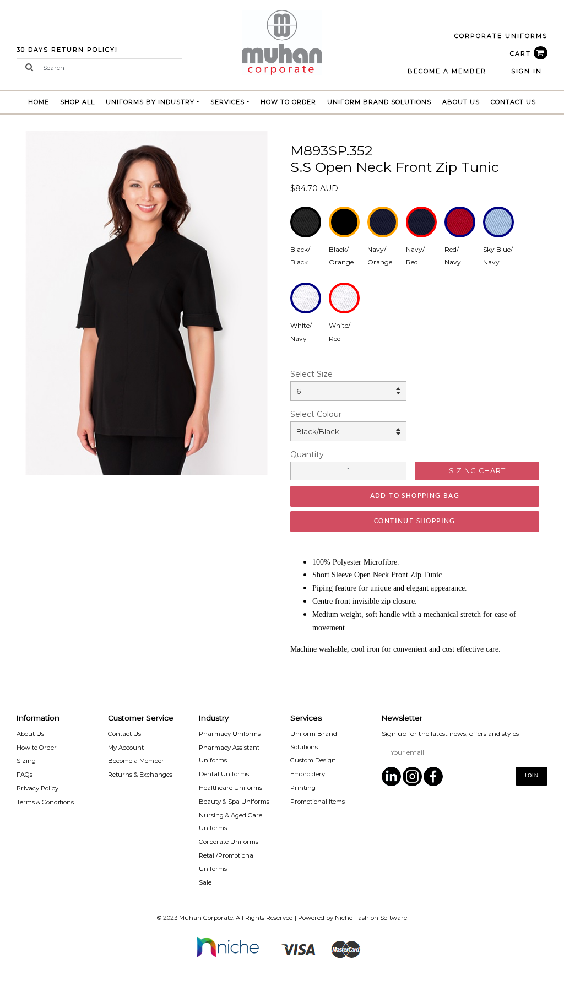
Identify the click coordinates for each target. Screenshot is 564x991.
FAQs (24, 774)
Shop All (77, 102)
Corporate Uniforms (228, 842)
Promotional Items (317, 801)
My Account (126, 747)
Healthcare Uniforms (230, 788)
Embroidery (307, 774)
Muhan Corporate (206, 918)
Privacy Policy (37, 788)
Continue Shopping (414, 521)
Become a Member (136, 761)
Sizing (26, 761)
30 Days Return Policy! (67, 49)
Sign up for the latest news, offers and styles (450, 733)
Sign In (526, 71)
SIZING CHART (477, 471)
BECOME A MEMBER (447, 71)
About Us (461, 102)
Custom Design (313, 760)
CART (522, 53)
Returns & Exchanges (140, 774)
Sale (205, 882)
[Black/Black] (146, 302)
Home (41, 102)
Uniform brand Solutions (379, 102)
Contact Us (513, 102)
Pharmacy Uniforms (230, 734)
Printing (303, 788)
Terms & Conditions (45, 802)
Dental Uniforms (224, 774)
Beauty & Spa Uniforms (234, 801)
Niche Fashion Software (371, 918)
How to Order (288, 102)
